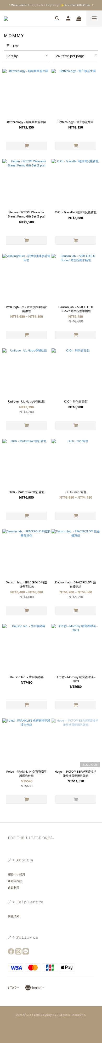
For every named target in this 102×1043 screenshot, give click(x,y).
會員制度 (13, 887)
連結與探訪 (15, 881)
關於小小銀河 (16, 874)
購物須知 (13, 916)
